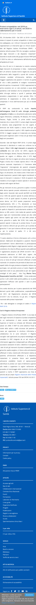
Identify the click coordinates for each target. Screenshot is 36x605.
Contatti (5, 455)
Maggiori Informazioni (8, 602)
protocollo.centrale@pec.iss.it (15, 440)
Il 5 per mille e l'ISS (9, 534)
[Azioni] (3, 3)
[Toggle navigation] (4, 20)
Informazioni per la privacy (11, 453)
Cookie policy (7, 458)
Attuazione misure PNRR (11, 471)
